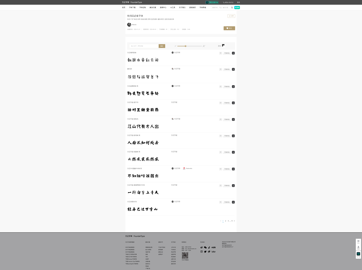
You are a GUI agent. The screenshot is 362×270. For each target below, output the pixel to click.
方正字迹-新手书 (132, 102)
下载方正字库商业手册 (131, 254)
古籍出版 (148, 261)
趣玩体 (129, 69)
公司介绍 (173, 247)
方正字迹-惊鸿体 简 (133, 135)
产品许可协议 (161, 247)
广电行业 (148, 268)
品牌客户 (160, 254)
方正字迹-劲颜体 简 (133, 152)
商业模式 (173, 256)
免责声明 (173, 254)
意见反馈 (173, 261)
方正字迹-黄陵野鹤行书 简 (136, 185)
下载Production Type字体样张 (132, 261)
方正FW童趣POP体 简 (134, 168)
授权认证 (160, 252)
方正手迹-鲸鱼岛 (132, 119)
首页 (123, 7)
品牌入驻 (173, 259)
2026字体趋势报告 (129, 247)
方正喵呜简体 (131, 52)
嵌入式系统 (148, 249)
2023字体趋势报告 (129, 252)
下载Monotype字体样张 (131, 259)
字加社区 (173, 249)
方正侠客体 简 (132, 201)
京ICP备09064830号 (227, 245)
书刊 (147, 256)
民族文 (147, 266)
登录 (238, 2)
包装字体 (148, 252)
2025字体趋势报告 (129, 249)
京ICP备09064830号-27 (227, 247)
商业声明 (173, 252)
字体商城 (203, 7)
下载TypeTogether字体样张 (131, 263)
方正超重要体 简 (132, 86)
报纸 (147, 254)
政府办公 (148, 263)
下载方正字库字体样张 (131, 256)
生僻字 (147, 259)
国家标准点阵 (149, 247)
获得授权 (160, 249)
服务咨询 (173, 263)
